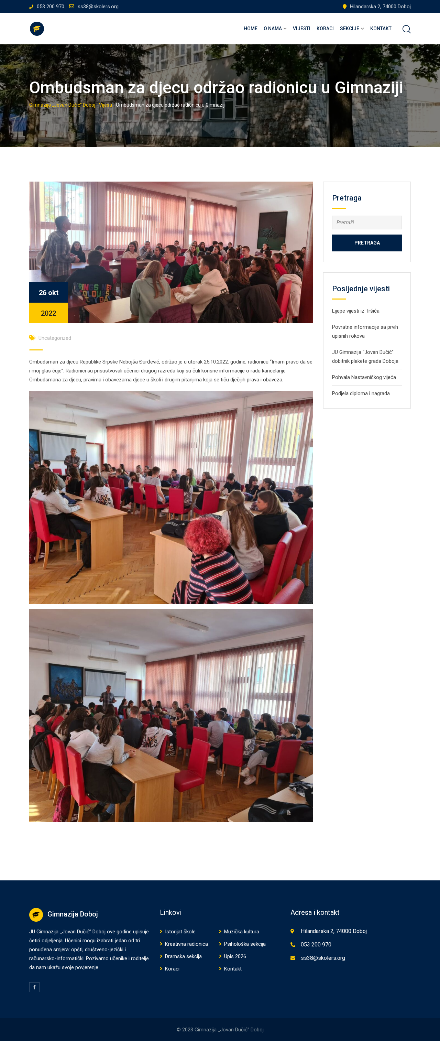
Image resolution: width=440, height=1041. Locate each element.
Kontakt (381, 28)
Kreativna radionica (186, 944)
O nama (273, 28)
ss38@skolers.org (98, 6)
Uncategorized (54, 338)
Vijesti (301, 28)
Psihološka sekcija (245, 944)
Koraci (325, 28)
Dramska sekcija (183, 956)
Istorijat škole (180, 932)
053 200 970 (50, 6)
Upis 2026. (235, 956)
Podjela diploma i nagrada (361, 393)
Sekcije (349, 28)
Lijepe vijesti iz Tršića (356, 311)
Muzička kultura (241, 932)
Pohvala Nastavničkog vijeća (364, 377)
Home (250, 28)
